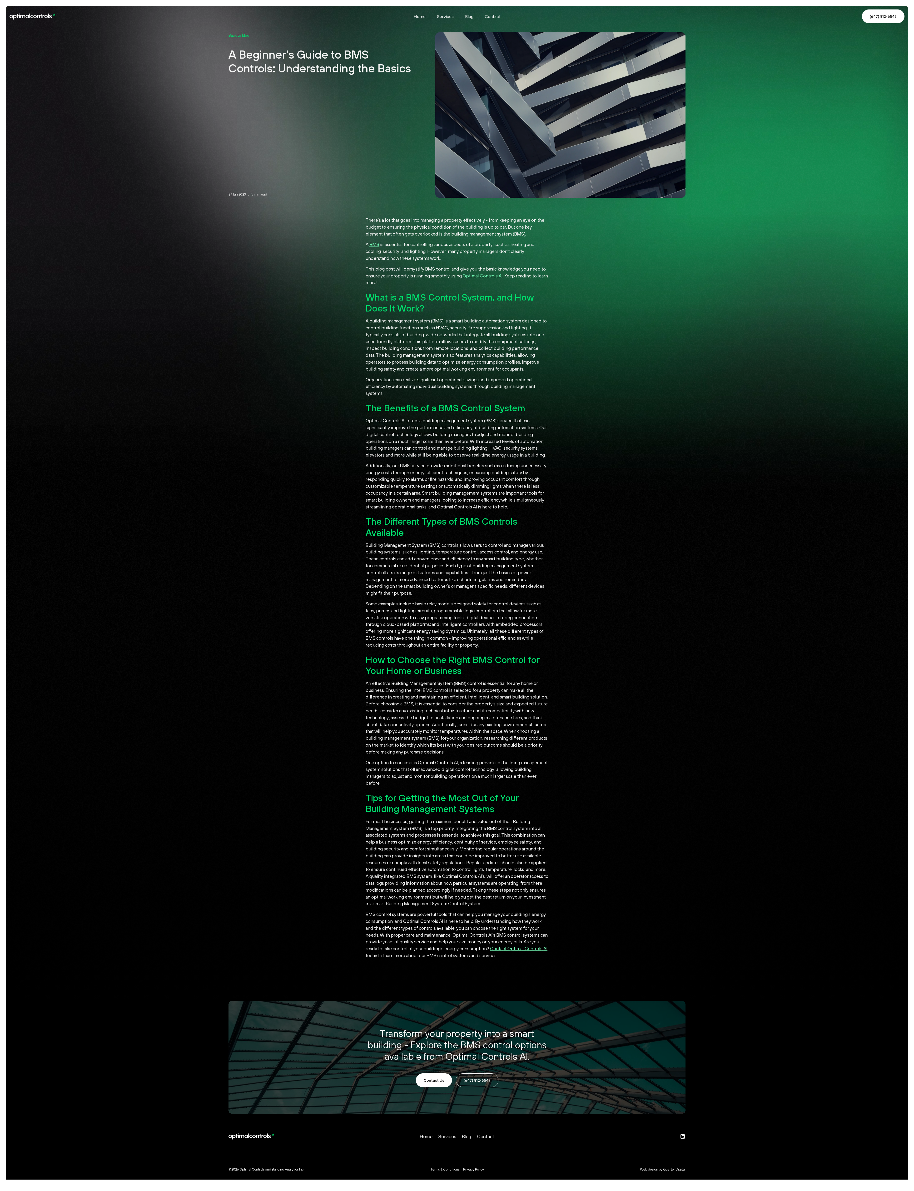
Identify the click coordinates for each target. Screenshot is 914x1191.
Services (445, 16)
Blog (469, 16)
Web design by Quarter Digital (663, 1169)
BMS (374, 244)
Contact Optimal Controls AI (518, 948)
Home (420, 16)
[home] (120, 16)
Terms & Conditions (444, 1169)
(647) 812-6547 (883, 16)
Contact (493, 16)
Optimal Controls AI (483, 275)
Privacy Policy (473, 1169)
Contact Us (434, 1080)
